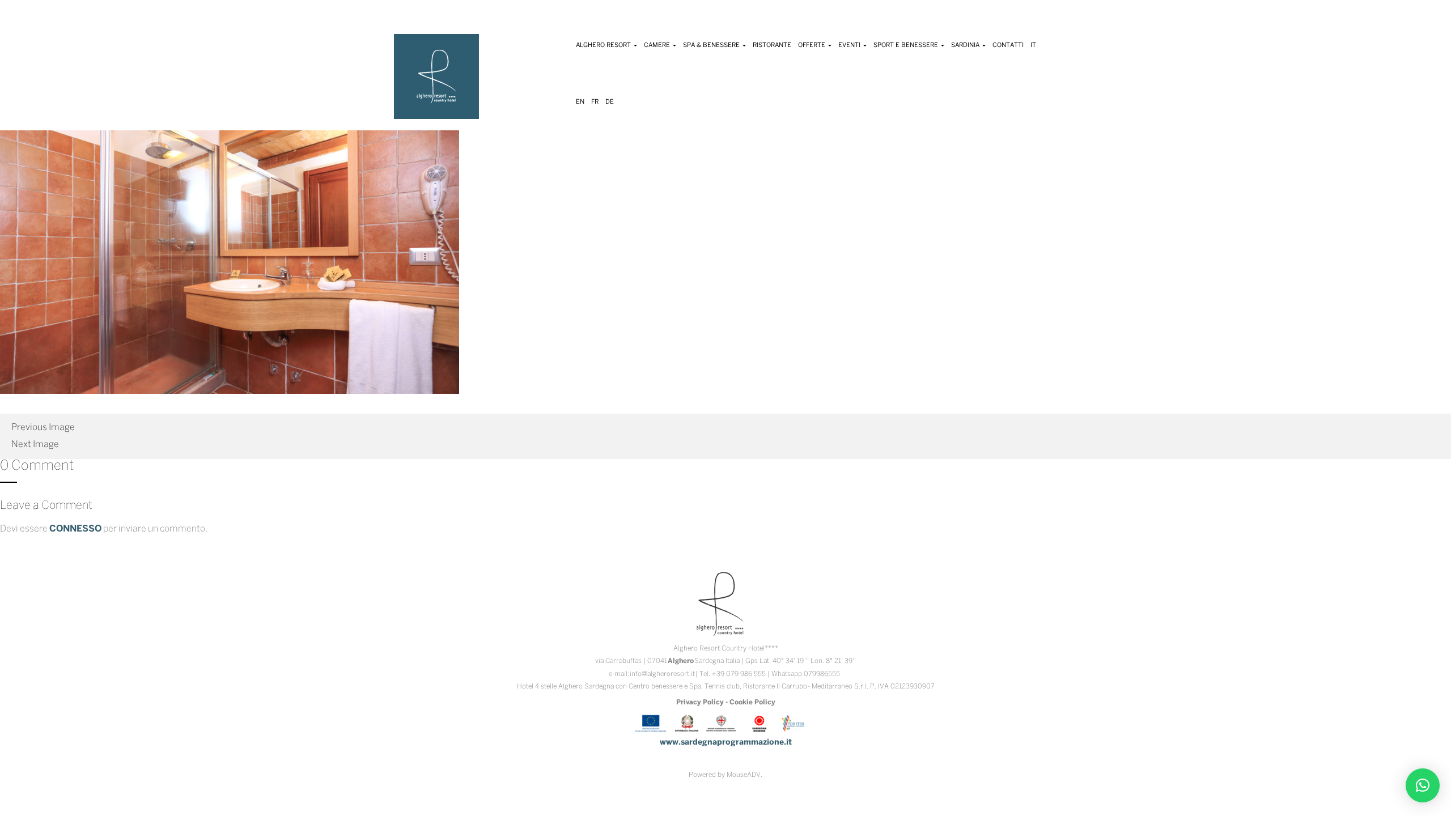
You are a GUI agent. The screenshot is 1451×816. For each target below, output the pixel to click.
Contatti (1008, 45)
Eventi (850, 45)
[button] (1423, 785)
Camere (658, 45)
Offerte (812, 45)
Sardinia (966, 45)
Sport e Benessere (906, 45)
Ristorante (772, 45)
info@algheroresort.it (662, 674)
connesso (75, 529)
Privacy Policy (700, 702)
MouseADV (744, 775)
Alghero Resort (604, 45)
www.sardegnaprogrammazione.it (726, 742)
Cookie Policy (752, 702)
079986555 (822, 674)
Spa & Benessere (712, 45)
